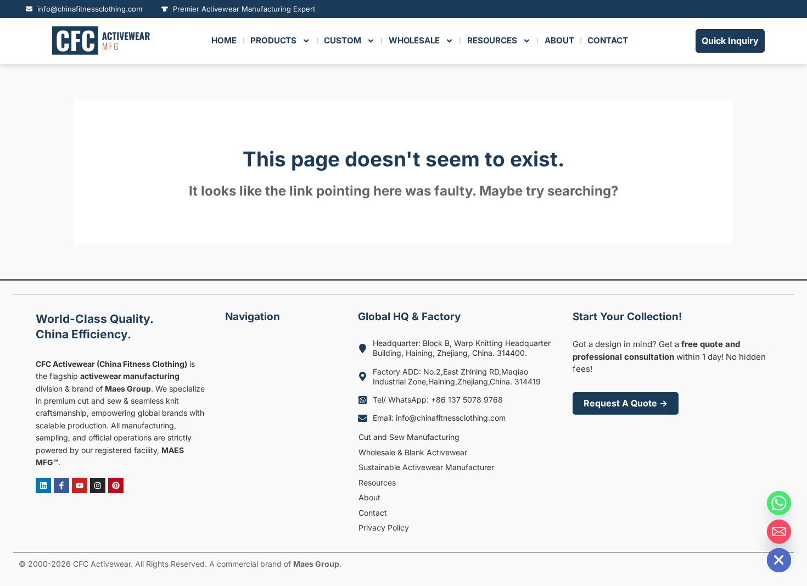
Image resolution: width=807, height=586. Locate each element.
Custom (342, 40)
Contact (372, 512)
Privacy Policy (383, 527)
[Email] (779, 532)
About (369, 497)
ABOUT (559, 40)
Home (224, 40)
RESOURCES (492, 40)
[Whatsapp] (779, 503)
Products (273, 40)
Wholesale (414, 40)
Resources (377, 482)
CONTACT (607, 40)
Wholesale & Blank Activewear (412, 452)
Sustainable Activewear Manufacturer (426, 467)
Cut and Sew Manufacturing (408, 437)
